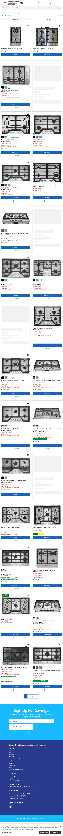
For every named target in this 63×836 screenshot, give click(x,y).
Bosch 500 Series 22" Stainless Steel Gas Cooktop (44, 570)
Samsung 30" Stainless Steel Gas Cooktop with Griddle (13, 667)
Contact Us (12, 765)
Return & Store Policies (16, 769)
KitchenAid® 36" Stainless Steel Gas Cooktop (11, 573)
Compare (17, 57)
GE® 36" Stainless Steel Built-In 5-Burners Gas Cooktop (13, 480)
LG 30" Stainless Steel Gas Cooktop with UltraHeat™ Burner (14, 233)
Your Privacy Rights (7, 832)
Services (11, 761)
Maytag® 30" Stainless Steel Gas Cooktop (42, 328)
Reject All (55, 832)
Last (36, 696)
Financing (12, 767)
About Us (11, 763)
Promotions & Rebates (16, 759)
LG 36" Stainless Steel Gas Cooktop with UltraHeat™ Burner (46, 380)
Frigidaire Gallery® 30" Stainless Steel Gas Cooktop (44, 185)
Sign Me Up (31, 733)
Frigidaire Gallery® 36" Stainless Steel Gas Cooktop (13, 380)
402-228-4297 (17, 784)
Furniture (12, 754)
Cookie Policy (29, 829)
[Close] (60, 826)
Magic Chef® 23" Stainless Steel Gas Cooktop (43, 48)
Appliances (10, 13)
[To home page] (15, 2)
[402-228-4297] (51, 3)
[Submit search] (59, 8)
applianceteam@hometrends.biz (23, 786)
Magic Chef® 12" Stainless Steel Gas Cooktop (11, 48)
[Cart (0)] (57, 3)
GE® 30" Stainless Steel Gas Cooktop (9, 90)
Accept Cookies (44, 832)
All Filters (16, 19)
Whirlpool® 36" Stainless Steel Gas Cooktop (11, 187)
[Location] (44, 3)
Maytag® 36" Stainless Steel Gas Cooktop (10, 527)
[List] (38, 3)
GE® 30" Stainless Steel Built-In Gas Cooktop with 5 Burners (14, 283)
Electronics (12, 750)
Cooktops (22, 13)
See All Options (15, 137)
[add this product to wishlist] (28, 26)
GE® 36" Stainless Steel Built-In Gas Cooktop (43, 283)
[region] (31, 830)
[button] (5, 3)
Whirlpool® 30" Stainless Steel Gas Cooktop (43, 139)
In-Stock (11, 757)
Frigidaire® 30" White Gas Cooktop (9, 139)
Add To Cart (15, 54)
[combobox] (47, 19)
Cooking (17, 13)
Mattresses (12, 752)
